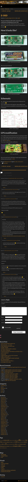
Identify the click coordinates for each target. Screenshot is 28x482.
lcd (14, 442)
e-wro (24, 440)
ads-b (2, 440)
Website (2, 322)
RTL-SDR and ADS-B (5, 359)
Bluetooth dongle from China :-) (7, 360)
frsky (1, 442)
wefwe (2, 372)
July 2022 (3, 397)
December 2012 (4, 422)
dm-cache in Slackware (5, 350)
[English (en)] (1, 335)
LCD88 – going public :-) (6, 356)
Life (2, 389)
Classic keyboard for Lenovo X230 (7, 346)
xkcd (2, 457)
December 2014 (4, 406)
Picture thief (3, 354)
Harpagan (3, 466)
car (12, 440)
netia (0, 444)
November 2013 (4, 414)
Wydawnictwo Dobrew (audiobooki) (8, 470)
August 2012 (3, 426)
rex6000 (13, 444)
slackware (21, 444)
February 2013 (4, 419)
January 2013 (3, 421)
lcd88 (16, 442)
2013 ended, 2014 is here (6, 362)
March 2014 (3, 411)
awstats (11, 440)
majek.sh (4, 1)
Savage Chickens (4, 455)
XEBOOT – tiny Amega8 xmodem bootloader (10, 358)
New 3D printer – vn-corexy (6, 344)
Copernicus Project (4, 463)
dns (21, 440)
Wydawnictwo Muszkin (5, 471)
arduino (5, 440)
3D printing (3, 385)
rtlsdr (16, 444)
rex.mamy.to (10, 444)
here (6, 140)
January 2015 (3, 405)
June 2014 (3, 409)
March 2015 (3, 404)
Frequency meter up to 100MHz (12, 373)
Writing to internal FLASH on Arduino (8, 348)
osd (21, 161)
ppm (4, 444)
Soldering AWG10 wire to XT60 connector (9, 355)
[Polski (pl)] (1, 337)
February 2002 (4, 434)
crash (15, 440)
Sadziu (2, 467)
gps (6, 442)
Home (2, 8)
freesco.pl (3, 464)
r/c (22, 161)
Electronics (7, 8)
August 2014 (3, 407)
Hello (2, 371)
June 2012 (3, 429)
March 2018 (3, 401)
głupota (8, 442)
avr (14, 161)
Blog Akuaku (3, 454)
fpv (26, 440)
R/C (10, 161)
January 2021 (3, 398)
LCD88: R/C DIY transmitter (10, 380)
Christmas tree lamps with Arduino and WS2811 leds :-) (12, 351)
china (13, 440)
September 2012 (4, 425)
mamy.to (3, 476)
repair (8, 444)
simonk (18, 444)
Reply (4, 187)
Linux (2, 390)
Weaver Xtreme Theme (23, 480)
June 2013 (3, 417)
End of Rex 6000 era (9, 372)
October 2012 (3, 423)
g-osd (5, 442)
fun (2, 442)
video (19, 446)
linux (18, 442)
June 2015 (3, 402)
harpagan (11, 442)
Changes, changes (4, 347)
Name (2, 317)
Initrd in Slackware (4, 352)
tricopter (15, 446)
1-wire (1, 440)
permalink (5, 163)
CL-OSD (13, 159)
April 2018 (3, 399)
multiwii (25, 442)
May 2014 (3, 410)
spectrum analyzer (6, 446)
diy (16, 161)
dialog (17, 440)
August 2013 (3, 415)
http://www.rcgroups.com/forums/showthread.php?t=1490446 (13, 236)
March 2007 (3, 430)
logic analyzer (21, 442)
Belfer (2, 462)
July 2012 (3, 427)
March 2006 (3, 431)
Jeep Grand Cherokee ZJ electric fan (8, 343)
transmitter (11, 446)
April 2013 (3, 418)
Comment (3, 306)
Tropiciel (2, 469)
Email (2, 319)
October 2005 (3, 433)
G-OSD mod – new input (6, 11)
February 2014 (4, 413)
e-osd (19, 161)
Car (1, 386)
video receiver (23, 446)
